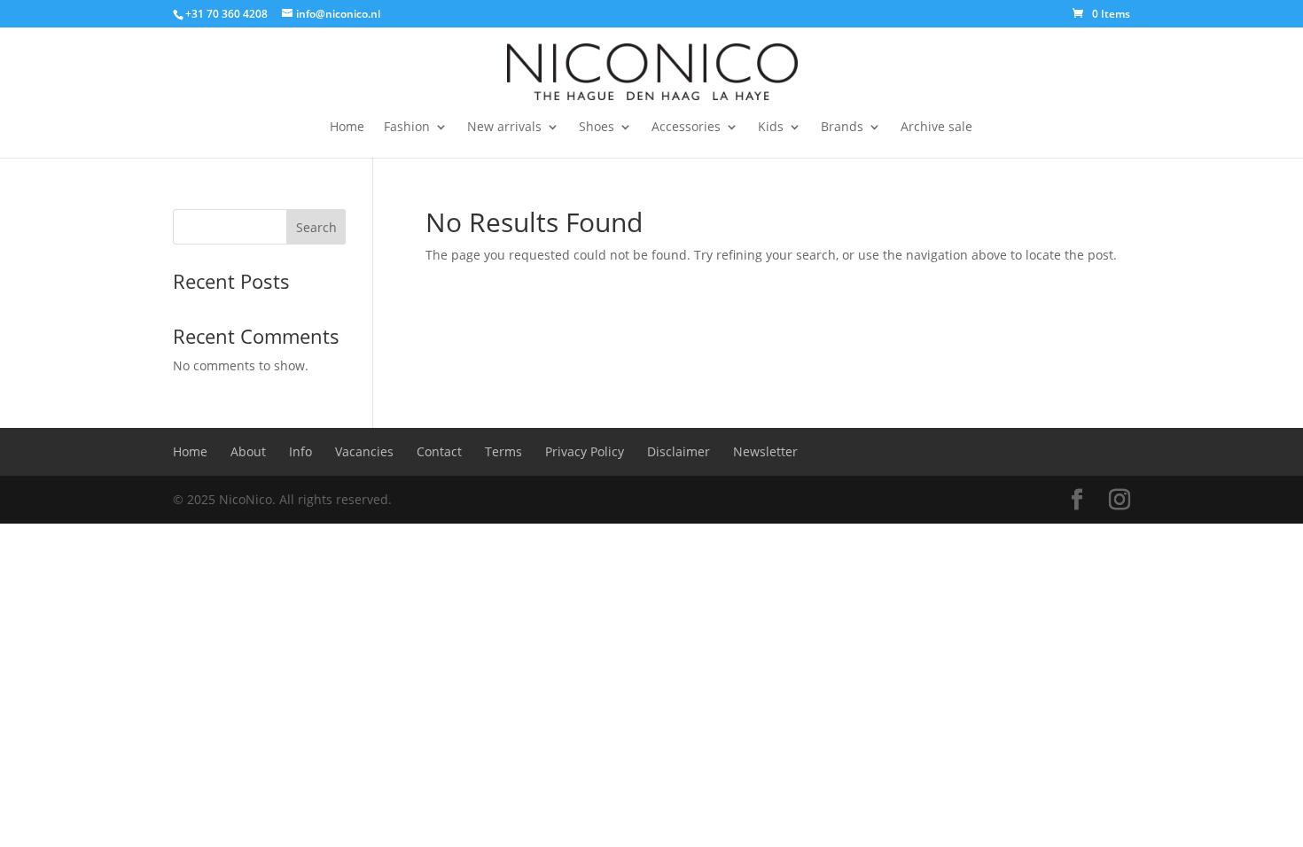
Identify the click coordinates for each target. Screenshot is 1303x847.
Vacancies (364, 451)
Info (300, 451)
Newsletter (765, 451)
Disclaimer (678, 451)
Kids (771, 127)
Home (347, 127)
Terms (503, 451)
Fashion (407, 127)
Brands (842, 127)
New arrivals (504, 127)
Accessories (686, 127)
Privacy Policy (584, 451)
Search (316, 227)
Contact (439, 451)
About (248, 451)
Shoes (596, 127)
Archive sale (936, 127)
